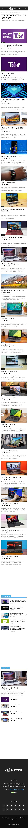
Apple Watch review (8, 183)
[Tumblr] (4, 809)
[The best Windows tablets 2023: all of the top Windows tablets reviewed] (5, 615)
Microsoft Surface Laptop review (12, 237)
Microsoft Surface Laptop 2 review (13, 530)
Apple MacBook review (9, 398)
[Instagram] (23, 805)
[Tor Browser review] (14, 64)
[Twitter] (7, 805)
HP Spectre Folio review (9, 451)
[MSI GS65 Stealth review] (14, 547)
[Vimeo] (11, 805)
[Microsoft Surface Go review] (5, 706)
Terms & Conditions (6, 817)
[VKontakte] (19, 805)
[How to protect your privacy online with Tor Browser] (14, 36)
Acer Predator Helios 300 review (12, 477)
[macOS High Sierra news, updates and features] (14, 281)
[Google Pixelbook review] (14, 362)
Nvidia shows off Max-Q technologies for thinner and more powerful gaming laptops (18, 628)
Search (6, 12)
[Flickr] (11, 809)
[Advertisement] (14, 649)
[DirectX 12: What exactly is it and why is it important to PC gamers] (5, 621)
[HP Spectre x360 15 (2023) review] (5, 720)
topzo (22, 789)
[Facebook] (4, 805)
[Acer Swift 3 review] (14, 336)
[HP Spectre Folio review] (14, 441)
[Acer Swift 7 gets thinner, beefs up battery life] (14, 200)
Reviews (3, 70)
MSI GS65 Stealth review (9, 556)
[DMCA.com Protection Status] (14, 792)
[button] (26, 8)
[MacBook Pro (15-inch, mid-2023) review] (14, 119)
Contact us (14, 819)
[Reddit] (7, 809)
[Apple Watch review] (14, 173)
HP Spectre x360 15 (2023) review (17, 718)
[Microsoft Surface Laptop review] (14, 228)
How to (3, 42)
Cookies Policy (22, 817)
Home (2, 12)
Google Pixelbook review (9, 371)
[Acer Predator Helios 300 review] (14, 468)
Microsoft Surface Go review (16, 705)
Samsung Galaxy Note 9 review (11, 156)
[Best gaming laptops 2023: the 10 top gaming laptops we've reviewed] (5, 601)
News (3, 97)
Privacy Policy (14, 817)
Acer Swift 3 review (7, 345)
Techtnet (3, 48)
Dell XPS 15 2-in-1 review (9, 504)
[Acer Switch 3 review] (14, 415)
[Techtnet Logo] (14, 771)
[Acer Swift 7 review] (14, 309)
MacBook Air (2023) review (10, 264)
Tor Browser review (7, 73)
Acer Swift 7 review (7, 318)
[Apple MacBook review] (14, 389)
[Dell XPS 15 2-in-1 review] (14, 494)
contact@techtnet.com (15, 789)
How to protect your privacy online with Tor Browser (12, 46)
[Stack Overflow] (19, 809)
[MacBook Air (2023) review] (14, 254)
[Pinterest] (15, 805)
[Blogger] (23, 809)
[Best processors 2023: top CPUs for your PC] (14, 90)
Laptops (3, 685)
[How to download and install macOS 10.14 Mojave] (5, 608)
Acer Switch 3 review (8, 424)
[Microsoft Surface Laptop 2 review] (14, 521)
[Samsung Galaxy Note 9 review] (14, 147)
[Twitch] (15, 809)
